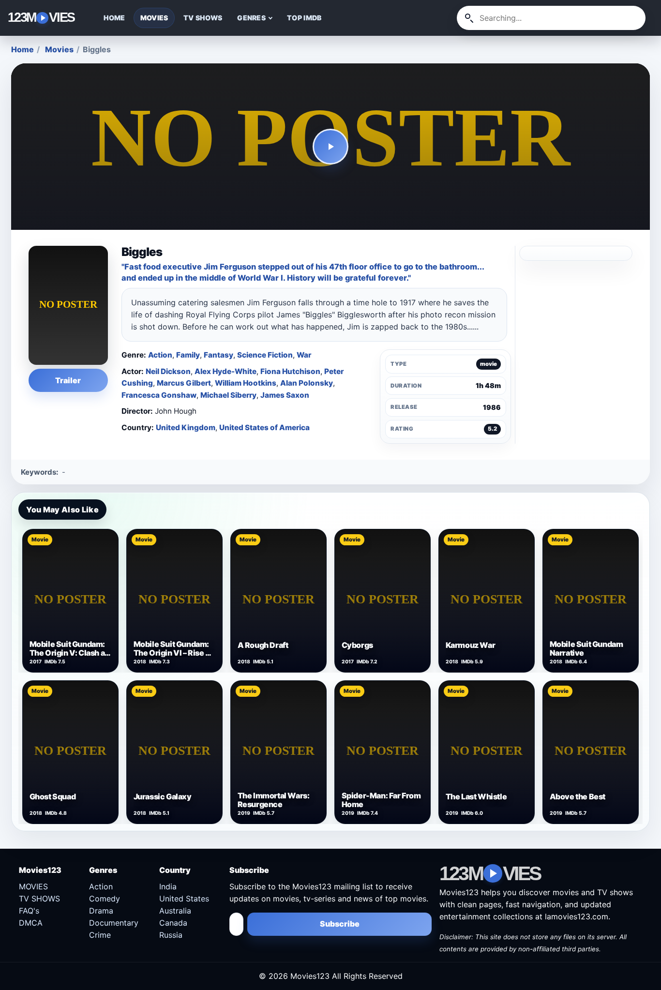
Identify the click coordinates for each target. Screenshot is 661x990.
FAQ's (29, 910)
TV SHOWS (202, 18)
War (304, 355)
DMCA (31, 923)
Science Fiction (265, 355)
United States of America (264, 427)
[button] (330, 146)
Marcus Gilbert (184, 383)
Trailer (68, 380)
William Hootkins (245, 383)
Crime (100, 935)
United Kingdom (185, 427)
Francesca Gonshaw (158, 395)
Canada (173, 923)
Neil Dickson (168, 371)
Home (22, 49)
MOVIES (154, 18)
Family (188, 355)
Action (160, 355)
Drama (101, 910)
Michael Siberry (228, 395)
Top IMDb (304, 18)
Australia (175, 910)
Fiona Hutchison (290, 371)
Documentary (113, 923)
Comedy (104, 898)
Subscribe (340, 924)
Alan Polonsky (306, 383)
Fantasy (218, 355)
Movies (59, 49)
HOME (114, 18)
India (168, 886)
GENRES (251, 18)
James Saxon (284, 395)
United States (184, 898)
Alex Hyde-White (225, 371)
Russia (170, 935)
